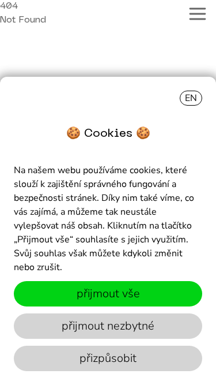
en (191, 98)
